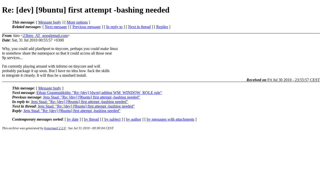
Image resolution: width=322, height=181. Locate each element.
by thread (91, 119)
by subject (112, 119)
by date (72, 119)
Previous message (86, 27)
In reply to (114, 27)
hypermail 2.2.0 (55, 128)
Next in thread (139, 27)
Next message (56, 27)
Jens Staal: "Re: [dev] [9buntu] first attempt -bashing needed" (91, 97)
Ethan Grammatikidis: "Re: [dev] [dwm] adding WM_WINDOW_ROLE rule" (99, 92)
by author (133, 119)
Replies (162, 27)
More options (77, 22)
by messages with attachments (170, 119)
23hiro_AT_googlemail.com (45, 35)
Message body (49, 22)
